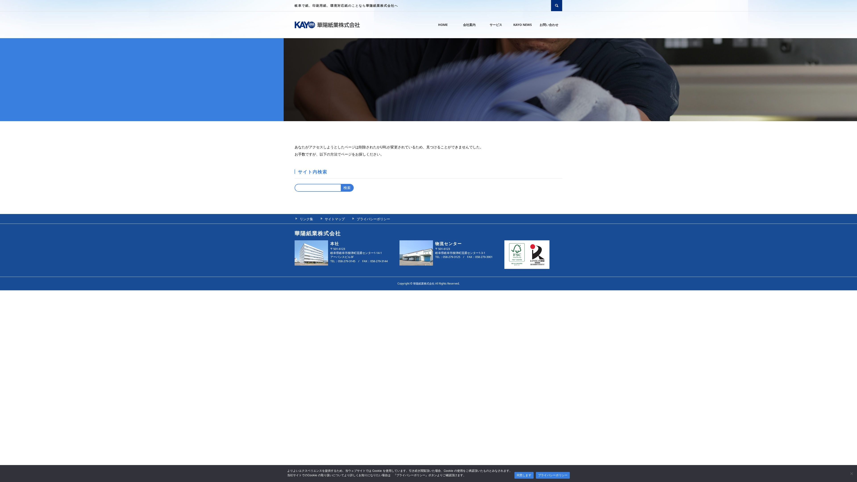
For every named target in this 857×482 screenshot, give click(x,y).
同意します (524, 475)
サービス (496, 25)
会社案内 (469, 25)
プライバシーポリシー (373, 219)
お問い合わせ (549, 25)
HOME (443, 25)
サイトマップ (335, 219)
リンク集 (306, 219)
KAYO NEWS (522, 25)
